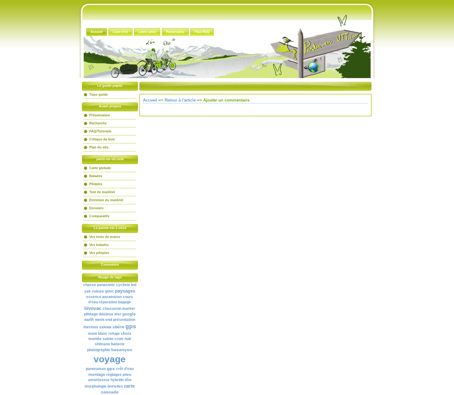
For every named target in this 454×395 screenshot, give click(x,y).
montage (96, 374)
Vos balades (99, 245)
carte (129, 386)
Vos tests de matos (104, 237)
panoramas (96, 369)
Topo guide (98, 94)
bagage (124, 302)
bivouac (92, 308)
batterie (117, 344)
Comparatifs (99, 216)
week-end (103, 320)
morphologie (96, 386)
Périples (95, 184)
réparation (108, 302)
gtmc (109, 291)
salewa (105, 327)
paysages (125, 290)
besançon (121, 349)
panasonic (106, 285)
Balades (95, 176)
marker (128, 308)
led (133, 285)
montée (95, 339)
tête (128, 380)
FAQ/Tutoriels (100, 131)
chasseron (112, 308)
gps (130, 326)
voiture (98, 291)
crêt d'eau (125, 369)
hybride (117, 380)
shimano (102, 344)
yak (87, 291)
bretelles (115, 386)
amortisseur (99, 380)
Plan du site (98, 147)
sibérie (118, 327)
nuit (127, 339)
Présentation (99, 115)
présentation (124, 320)
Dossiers (96, 208)
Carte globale (100, 168)
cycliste (123, 285)
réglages (114, 374)
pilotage (91, 314)
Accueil (150, 100)
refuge (114, 333)
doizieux (106, 314)
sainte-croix (113, 339)
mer (117, 314)
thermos (90, 327)
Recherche (98, 123)
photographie (98, 350)
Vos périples (99, 253)
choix (126, 333)
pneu (127, 374)
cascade (110, 391)
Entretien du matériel (106, 200)
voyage (110, 359)
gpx (111, 368)
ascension (112, 296)
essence (93, 297)
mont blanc (97, 333)
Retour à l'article (180, 100)
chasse (89, 285)
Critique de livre (102, 139)
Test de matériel (102, 192)
